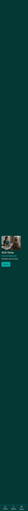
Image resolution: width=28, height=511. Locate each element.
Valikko (13, 509)
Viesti (22, 509)
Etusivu (5, 264)
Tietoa (5, 509)
